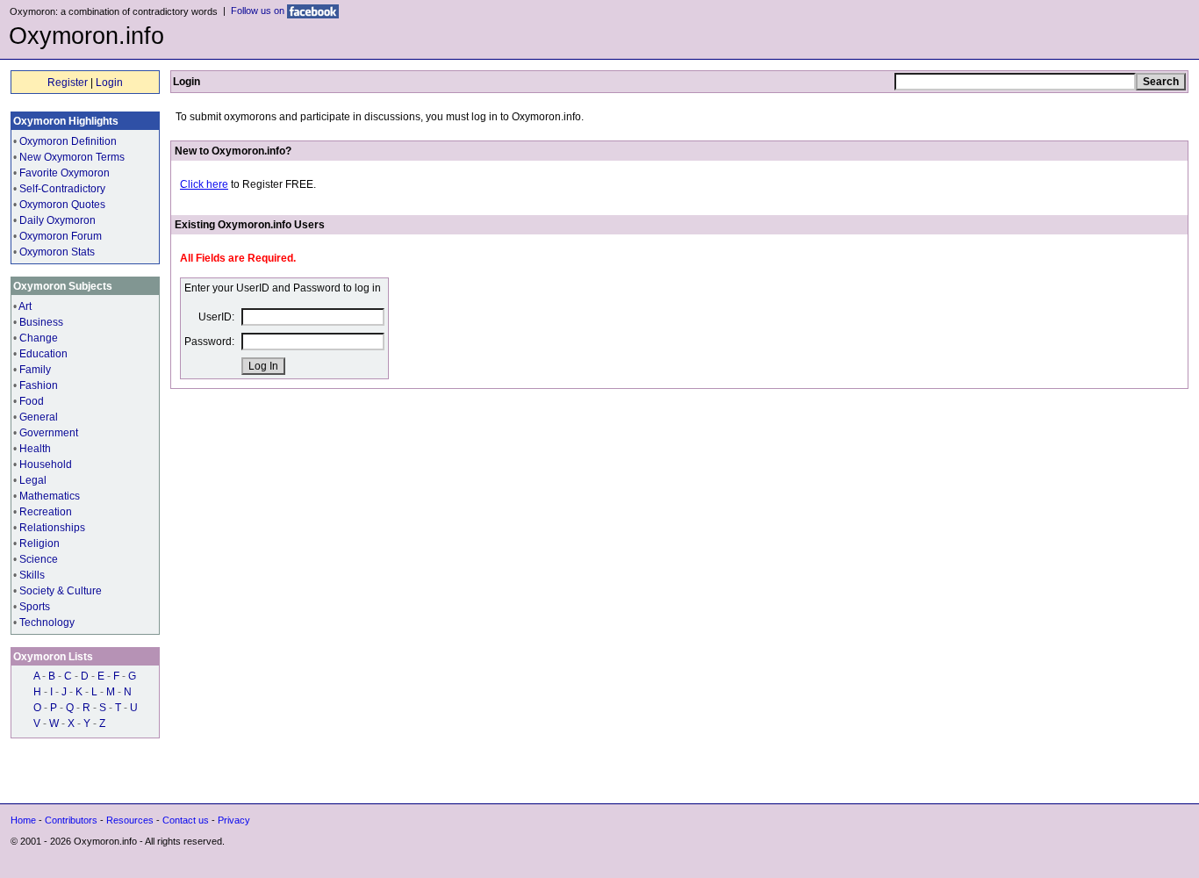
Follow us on (259, 10)
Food (31, 401)
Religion (39, 543)
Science (38, 559)
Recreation (45, 512)
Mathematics (49, 496)
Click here (204, 184)
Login (109, 82)
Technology (47, 622)
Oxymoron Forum (60, 236)
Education (43, 354)
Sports (34, 607)
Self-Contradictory (62, 189)
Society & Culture (60, 591)
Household (45, 464)
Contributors (71, 820)
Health (35, 449)
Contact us (185, 820)
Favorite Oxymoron (64, 173)
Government (48, 433)
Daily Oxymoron (57, 220)
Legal (33, 480)
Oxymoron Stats (57, 252)
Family (35, 369)
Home (23, 820)
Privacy (234, 820)
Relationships (52, 528)
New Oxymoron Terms (72, 157)
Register (67, 82)
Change (38, 338)
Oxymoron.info (86, 36)
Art (25, 306)
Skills (32, 575)
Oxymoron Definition (68, 141)
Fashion (38, 385)
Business (41, 322)
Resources (130, 820)
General (38, 417)
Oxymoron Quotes (62, 204)
